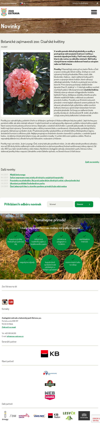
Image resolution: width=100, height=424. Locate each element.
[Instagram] (5, 304)
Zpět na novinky (92, 162)
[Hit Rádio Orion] (24, 417)
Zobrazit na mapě (9, 327)
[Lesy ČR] (69, 417)
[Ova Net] (39, 417)
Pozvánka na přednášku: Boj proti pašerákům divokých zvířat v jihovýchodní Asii (45, 180)
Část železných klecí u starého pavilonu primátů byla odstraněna (38, 186)
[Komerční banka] (50, 354)
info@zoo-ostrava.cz (15, 336)
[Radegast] (50, 383)
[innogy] (9, 417)
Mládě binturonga (17, 174)
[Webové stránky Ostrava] (50, 394)
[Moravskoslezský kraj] (50, 373)
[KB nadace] (54, 417)
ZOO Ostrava (10, 12)
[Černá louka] (84, 417)
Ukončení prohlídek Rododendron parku (27, 183)
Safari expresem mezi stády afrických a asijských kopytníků (36, 177)
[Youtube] (11, 304)
